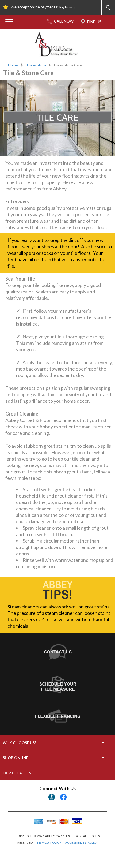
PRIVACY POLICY (49, 842)
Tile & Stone (36, 65)
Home (13, 65)
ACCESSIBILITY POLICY (81, 842)
